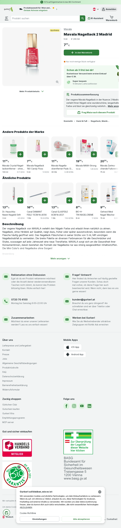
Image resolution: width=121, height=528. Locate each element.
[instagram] (74, 406)
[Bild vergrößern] (57, 82)
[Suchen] (82, 18)
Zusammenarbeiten (22, 317)
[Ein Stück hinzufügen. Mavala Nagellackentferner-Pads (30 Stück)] (69, 154)
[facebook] (66, 406)
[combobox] (45, 18)
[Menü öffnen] (7, 18)
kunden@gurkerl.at (83, 299)
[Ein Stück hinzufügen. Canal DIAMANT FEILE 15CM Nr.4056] (45, 200)
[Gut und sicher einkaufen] (17, 475)
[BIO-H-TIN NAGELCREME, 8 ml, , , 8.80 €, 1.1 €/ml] (87, 194)
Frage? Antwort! (81, 274)
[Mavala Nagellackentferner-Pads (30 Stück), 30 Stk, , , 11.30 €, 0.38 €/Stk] (62, 147)
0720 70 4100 (19, 299)
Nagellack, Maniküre (100, 121)
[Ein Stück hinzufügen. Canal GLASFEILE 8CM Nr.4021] (69, 200)
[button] (108, 9)
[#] (78, 442)
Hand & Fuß (81, 121)
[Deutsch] (95, 9)
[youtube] (82, 406)
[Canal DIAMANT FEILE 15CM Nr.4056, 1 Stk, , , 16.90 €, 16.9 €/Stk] (38, 194)
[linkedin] (89, 406)
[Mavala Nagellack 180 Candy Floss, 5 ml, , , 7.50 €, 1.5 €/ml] (38, 147)
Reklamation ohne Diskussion (28, 274)
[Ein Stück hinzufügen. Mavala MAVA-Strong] (94, 154)
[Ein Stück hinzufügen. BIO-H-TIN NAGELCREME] (94, 200)
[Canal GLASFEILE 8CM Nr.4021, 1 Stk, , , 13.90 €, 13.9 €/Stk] (62, 194)
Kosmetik (68, 121)
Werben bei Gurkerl (83, 317)
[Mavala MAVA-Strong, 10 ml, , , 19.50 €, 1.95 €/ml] (87, 147)
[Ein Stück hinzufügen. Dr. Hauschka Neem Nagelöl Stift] (20, 200)
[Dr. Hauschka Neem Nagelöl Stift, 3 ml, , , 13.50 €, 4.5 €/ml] (13, 194)
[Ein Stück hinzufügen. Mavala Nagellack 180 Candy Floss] (45, 154)
